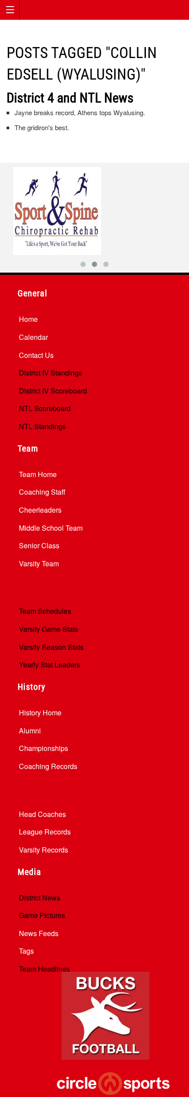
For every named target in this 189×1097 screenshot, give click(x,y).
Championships (43, 748)
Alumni (30, 730)
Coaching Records (48, 766)
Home (28, 319)
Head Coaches (42, 814)
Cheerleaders (40, 510)
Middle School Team (51, 528)
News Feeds (38, 933)
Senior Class (39, 545)
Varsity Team (39, 563)
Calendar (33, 337)
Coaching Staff (42, 492)
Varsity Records (43, 850)
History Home (40, 712)
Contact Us (36, 355)
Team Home (38, 474)
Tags (26, 951)
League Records (45, 832)
